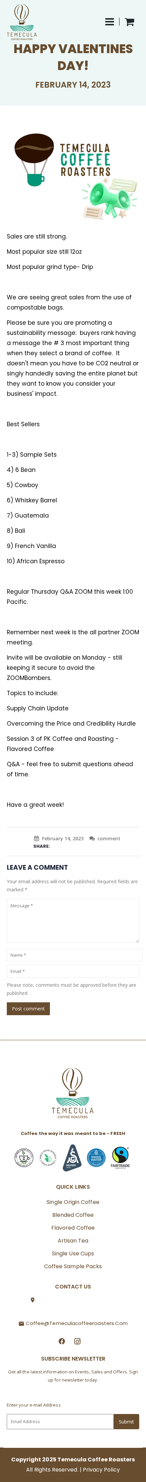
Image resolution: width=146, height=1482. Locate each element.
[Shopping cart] (129, 22)
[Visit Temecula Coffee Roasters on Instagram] (77, 1341)
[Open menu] (112, 22)
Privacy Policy (101, 1470)
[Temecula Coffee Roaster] (73, 1095)
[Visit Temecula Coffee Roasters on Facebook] (62, 1341)
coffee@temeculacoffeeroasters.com (77, 1323)
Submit (126, 1421)
